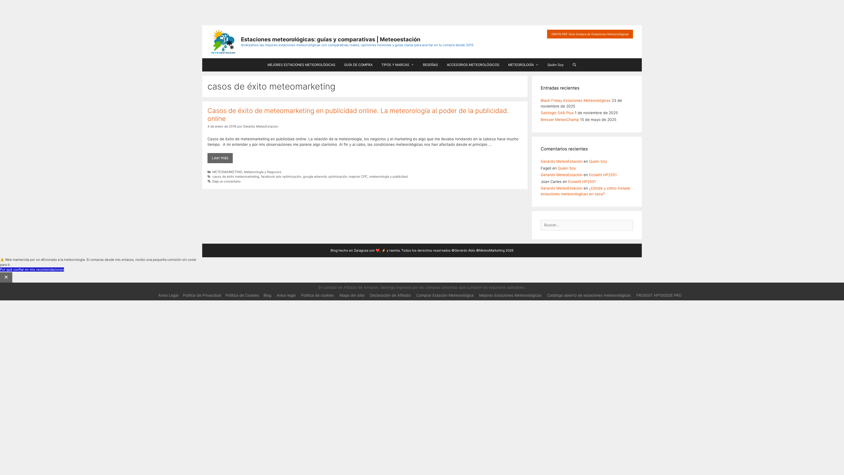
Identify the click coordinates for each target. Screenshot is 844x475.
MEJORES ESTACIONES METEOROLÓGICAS (301, 65)
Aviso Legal (168, 295)
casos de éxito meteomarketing (235, 176)
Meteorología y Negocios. (263, 172)
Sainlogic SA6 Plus (557, 113)
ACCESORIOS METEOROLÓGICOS (473, 65)
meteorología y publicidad (388, 176)
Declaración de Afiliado (390, 295)
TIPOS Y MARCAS (395, 65)
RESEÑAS (430, 65)
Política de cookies (317, 295)
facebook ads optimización (281, 176)
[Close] (6, 277)
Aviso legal (286, 295)
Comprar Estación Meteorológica (445, 295)
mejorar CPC (358, 176)
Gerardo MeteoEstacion (561, 161)
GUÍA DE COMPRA (358, 65)
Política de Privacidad (202, 295)
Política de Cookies (242, 295)
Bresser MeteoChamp (560, 119)
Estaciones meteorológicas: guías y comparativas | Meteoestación (330, 39)
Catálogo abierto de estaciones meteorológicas (589, 295)
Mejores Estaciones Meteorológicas (510, 295)
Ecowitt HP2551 (603, 175)
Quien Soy (598, 161)
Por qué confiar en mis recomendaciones (32, 269)
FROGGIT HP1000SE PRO (659, 295)
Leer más (222, 159)
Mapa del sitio (352, 295)
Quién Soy (556, 65)
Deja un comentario (226, 181)
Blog (267, 295)
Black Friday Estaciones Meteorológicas (576, 100)
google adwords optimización (325, 176)
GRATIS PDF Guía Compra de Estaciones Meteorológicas (590, 34)
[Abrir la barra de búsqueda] (574, 64)
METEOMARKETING (227, 172)
